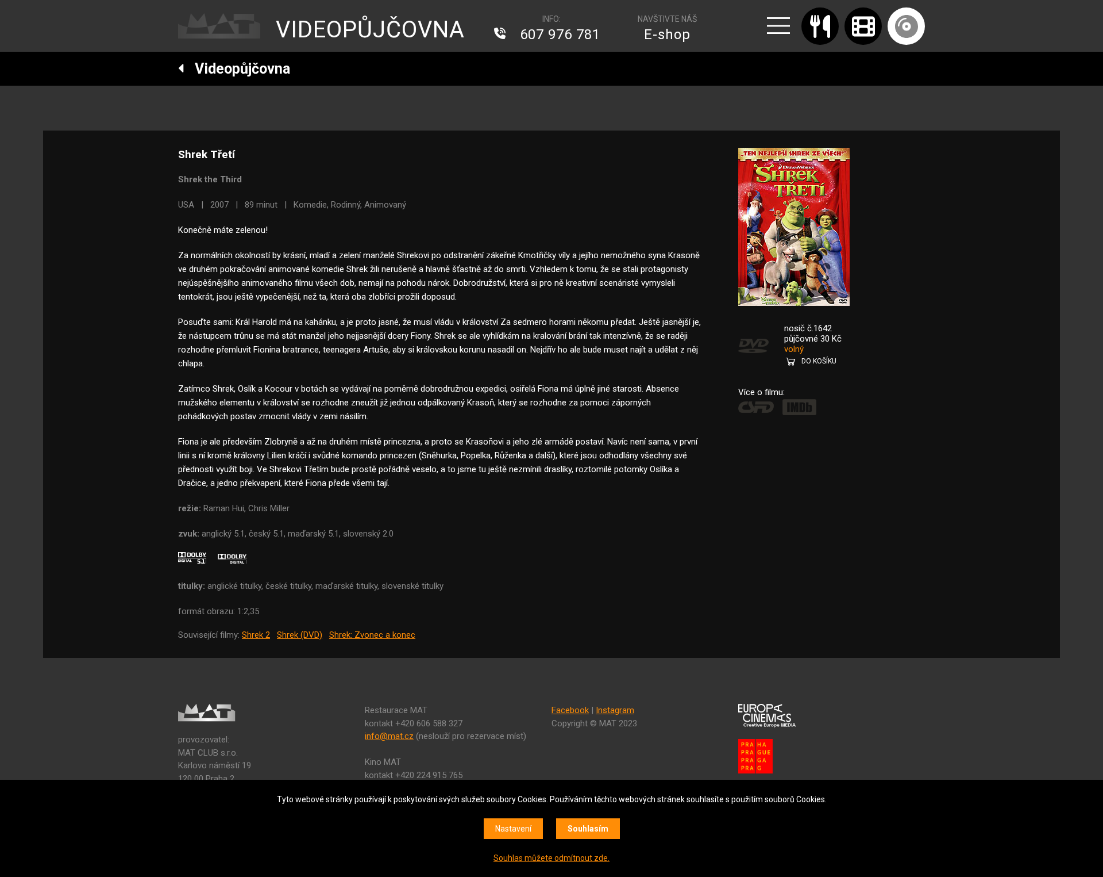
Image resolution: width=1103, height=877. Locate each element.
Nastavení (513, 828)
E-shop (667, 34)
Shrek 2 (256, 635)
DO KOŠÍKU (818, 361)
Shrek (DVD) (299, 635)
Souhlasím (588, 828)
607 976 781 (560, 34)
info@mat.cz (389, 736)
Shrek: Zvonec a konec (372, 635)
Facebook (570, 710)
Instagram (615, 710)
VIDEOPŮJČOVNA (370, 29)
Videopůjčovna (237, 68)
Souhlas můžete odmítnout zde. (551, 858)
